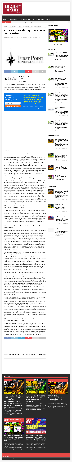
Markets (5, 19)
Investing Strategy (52, 16)
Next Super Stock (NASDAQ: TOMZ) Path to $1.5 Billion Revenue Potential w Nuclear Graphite (61, 156)
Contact (5, 454)
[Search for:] (61, 22)
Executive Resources (25, 19)
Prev (50, 36)
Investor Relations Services (20, 454)
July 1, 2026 (58, 72)
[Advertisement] (27, 43)
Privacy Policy (6, 456)
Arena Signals (42, 16)
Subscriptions (49, 454)
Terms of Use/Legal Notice (34, 454)
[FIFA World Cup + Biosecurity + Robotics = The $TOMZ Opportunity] (51, 167)
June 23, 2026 (58, 87)
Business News (13, 19)
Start (57, 41)
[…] (11, 414)
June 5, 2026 (58, 170)
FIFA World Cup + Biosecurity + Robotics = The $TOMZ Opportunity (61, 167)
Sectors (5, 16)
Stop (58, 41)
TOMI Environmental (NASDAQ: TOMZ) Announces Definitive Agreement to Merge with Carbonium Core (61, 68)
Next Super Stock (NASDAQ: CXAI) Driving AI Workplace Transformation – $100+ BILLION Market (61, 230)
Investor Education (38, 19)
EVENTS (47, 19)
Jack (15, 37)
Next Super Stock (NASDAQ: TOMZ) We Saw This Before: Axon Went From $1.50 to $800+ (61, 177)
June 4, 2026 (58, 180)
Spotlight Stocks (14, 16)
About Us (11, 454)
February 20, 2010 (9, 37)
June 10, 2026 (58, 102)
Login (43, 454)
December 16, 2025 (59, 234)
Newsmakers (33, 16)
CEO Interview (24, 16)
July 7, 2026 (58, 60)
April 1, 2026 (58, 223)
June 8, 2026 (58, 130)
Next (66, 36)
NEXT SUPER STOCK (53, 136)
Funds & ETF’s (63, 16)
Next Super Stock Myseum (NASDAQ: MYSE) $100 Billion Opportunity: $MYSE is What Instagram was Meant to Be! (61, 219)
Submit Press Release (58, 454)
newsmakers (51, 49)
